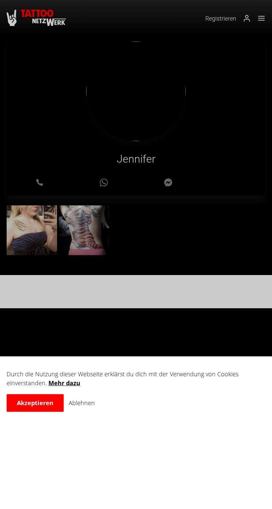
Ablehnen (82, 403)
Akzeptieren (35, 403)
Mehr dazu (64, 383)
